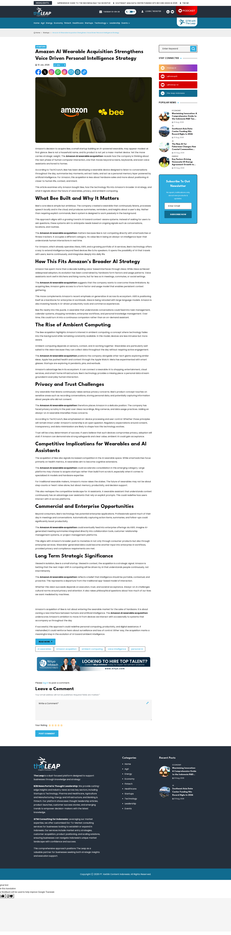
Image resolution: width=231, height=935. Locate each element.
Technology (100, 23)
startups (46, 33)
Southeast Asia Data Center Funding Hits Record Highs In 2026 (127, 3)
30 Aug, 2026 (179, 153)
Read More (44, 641)
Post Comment (47, 733)
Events (125, 23)
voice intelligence (117, 649)
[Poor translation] (9, 896)
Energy (49, 23)
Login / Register (153, 11)
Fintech (67, 23)
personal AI (137, 649)
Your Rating (41, 725)
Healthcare (77, 23)
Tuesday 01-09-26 (111, 11)
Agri (43, 23)
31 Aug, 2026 (179, 122)
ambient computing (92, 649)
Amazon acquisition (66, 649)
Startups (89, 23)
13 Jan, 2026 (43, 65)
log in (45, 682)
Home (36, 23)
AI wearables (44, 649)
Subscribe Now (178, 214)
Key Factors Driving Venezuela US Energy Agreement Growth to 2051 (183, 162)
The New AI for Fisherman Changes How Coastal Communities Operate (184, 147)
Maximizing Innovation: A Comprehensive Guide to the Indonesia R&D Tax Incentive (184, 116)
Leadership (114, 23)
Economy (58, 23)
